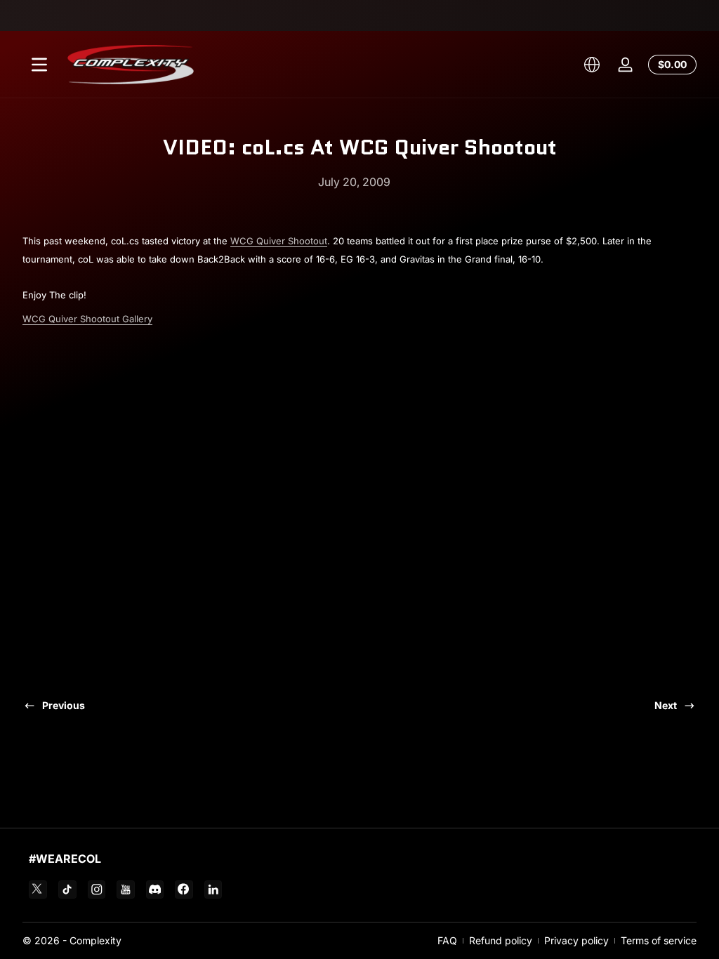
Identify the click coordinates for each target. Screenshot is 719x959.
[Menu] (39, 64)
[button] (592, 64)
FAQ (447, 940)
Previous (63, 705)
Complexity (95, 940)
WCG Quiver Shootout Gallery (87, 318)
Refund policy (500, 940)
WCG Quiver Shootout (278, 240)
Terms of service (659, 940)
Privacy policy (576, 940)
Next (665, 705)
